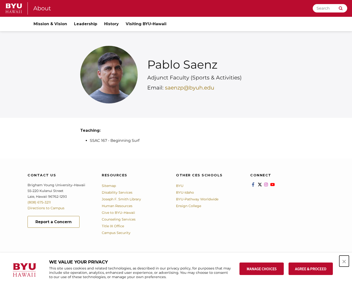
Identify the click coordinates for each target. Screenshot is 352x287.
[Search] (340, 8)
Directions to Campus (46, 208)
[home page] (14, 8)
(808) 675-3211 (39, 202)
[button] (344, 261)
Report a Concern (53, 222)
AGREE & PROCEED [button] (310, 268)
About (42, 8)
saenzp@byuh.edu (189, 87)
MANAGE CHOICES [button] (262, 268)
